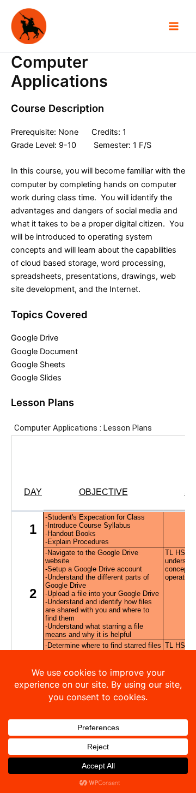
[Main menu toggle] (173, 26)
